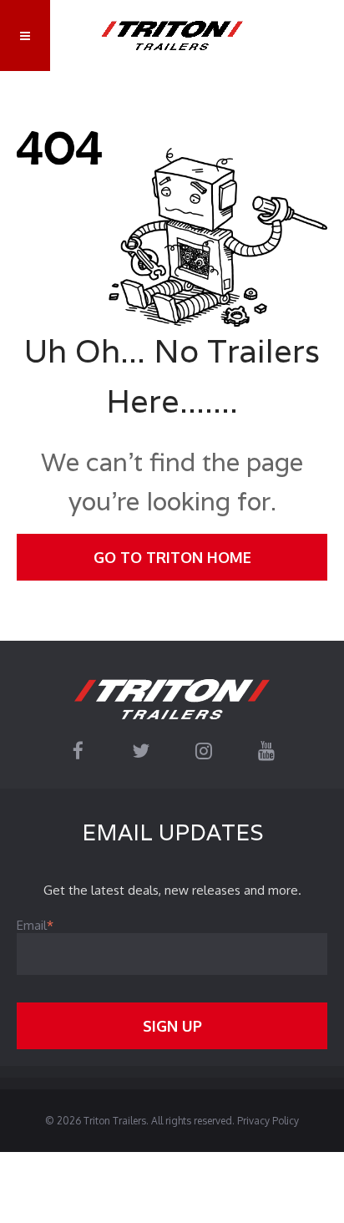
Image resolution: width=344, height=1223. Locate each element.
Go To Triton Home (172, 557)
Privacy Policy (268, 1120)
